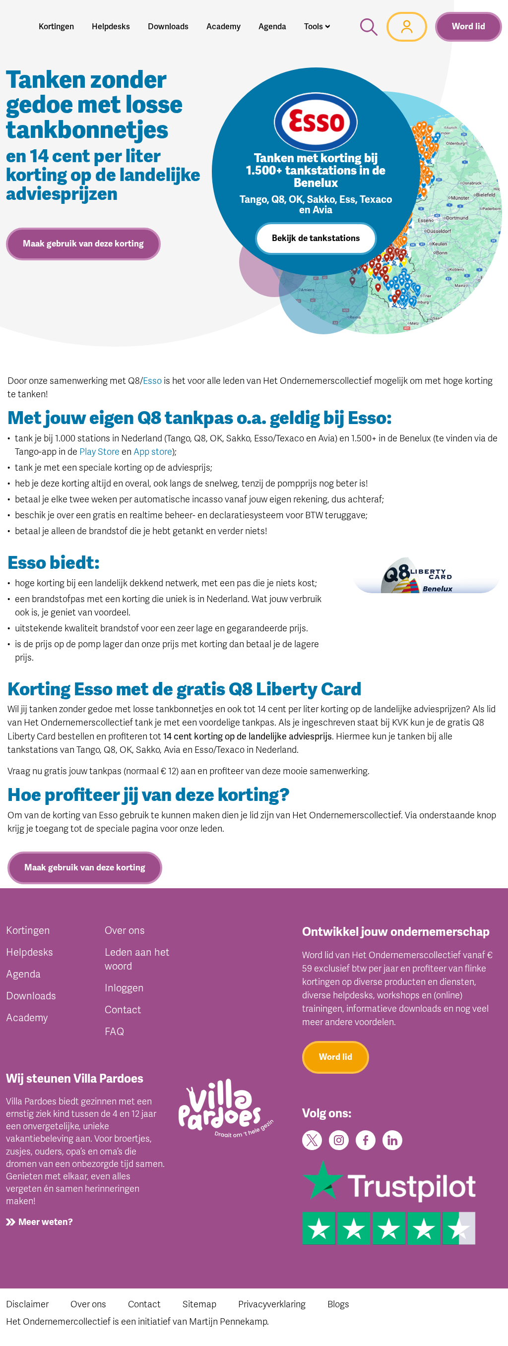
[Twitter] (312, 1139)
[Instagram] (339, 1139)
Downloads (31, 996)
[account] (406, 27)
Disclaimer (27, 1304)
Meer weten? (45, 1222)
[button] (317, 26)
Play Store (99, 451)
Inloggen (124, 988)
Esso (152, 380)
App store (152, 451)
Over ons (125, 930)
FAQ (114, 1032)
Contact (123, 1010)
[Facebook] (366, 1139)
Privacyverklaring (272, 1304)
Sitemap (199, 1304)
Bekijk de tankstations (316, 238)
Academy (27, 1018)
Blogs (338, 1304)
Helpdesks (29, 952)
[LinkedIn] (392, 1139)
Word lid (468, 26)
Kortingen (28, 930)
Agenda (23, 974)
